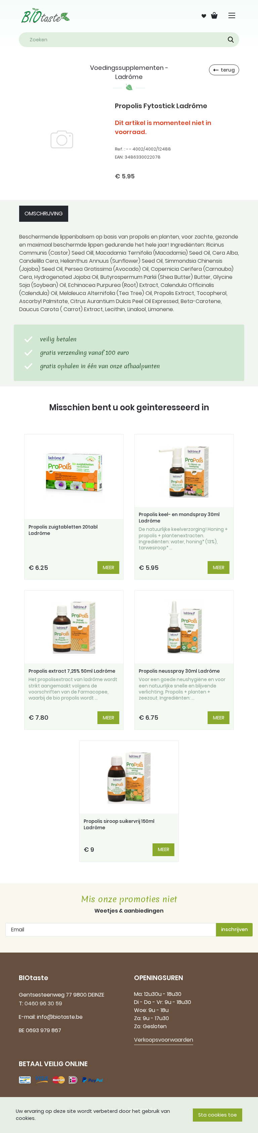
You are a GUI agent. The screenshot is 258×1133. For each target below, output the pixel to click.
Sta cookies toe (217, 1114)
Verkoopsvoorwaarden (163, 1040)
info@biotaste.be (60, 1017)
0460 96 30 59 (43, 1003)
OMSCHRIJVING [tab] (44, 213)
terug (228, 70)
